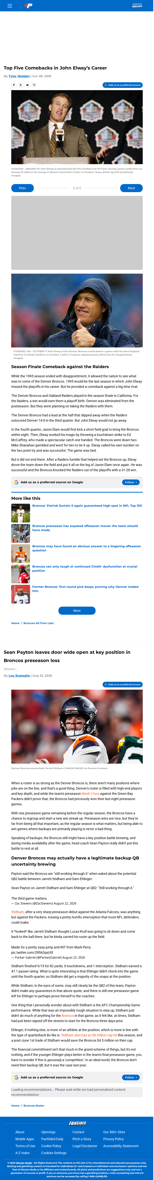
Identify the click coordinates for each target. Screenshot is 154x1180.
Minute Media (24, 1162)
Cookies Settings (53, 1153)
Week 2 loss (90, 794)
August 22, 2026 (65, 903)
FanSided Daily (52, 1139)
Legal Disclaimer (84, 1146)
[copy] (34, 85)
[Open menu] (10, 5)
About (19, 1132)
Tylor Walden (19, 76)
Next (131, 188)
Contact (78, 1132)
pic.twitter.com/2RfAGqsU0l (32, 952)
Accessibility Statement (121, 1146)
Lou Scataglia (19, 675)
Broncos (68, 1016)
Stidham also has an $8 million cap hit (89, 1035)
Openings (48, 1132)
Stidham (17, 912)
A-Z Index (22, 1153)
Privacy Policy (113, 1139)
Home (15, 623)
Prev (22, 188)
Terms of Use (25, 1146)
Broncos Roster (33, 1105)
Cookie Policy (51, 1146)
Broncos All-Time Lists (38, 623)
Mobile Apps (24, 1139)
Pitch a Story (81, 1139)
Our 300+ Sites (114, 1132)
